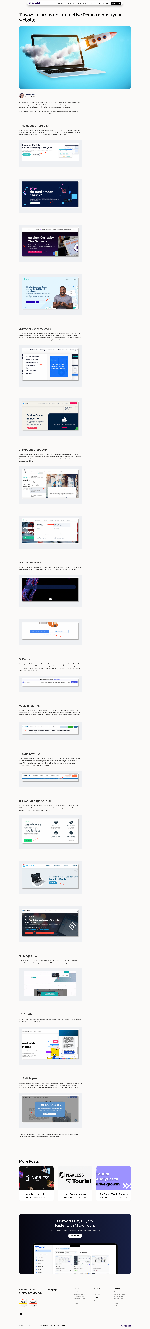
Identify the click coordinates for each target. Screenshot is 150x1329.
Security (63, 1325)
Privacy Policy (44, 1325)
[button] (51, 3)
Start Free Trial (75, 1236)
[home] (34, 3)
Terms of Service (54, 1325)
